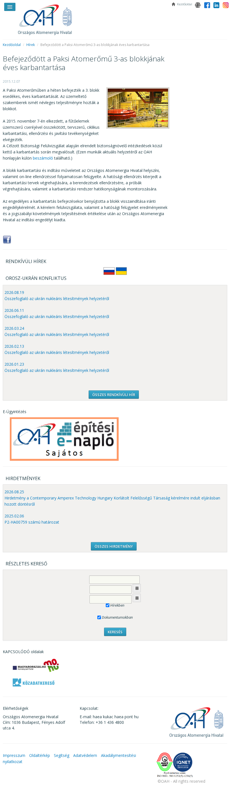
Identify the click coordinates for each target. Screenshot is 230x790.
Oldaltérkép (39, 755)
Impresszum (14, 755)
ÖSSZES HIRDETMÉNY (114, 546)
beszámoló (43, 158)
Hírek (30, 44)
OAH (48, 17)
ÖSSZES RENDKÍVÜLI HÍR (113, 394)
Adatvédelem (85, 755)
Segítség (61, 755)
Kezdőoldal (12, 44)
